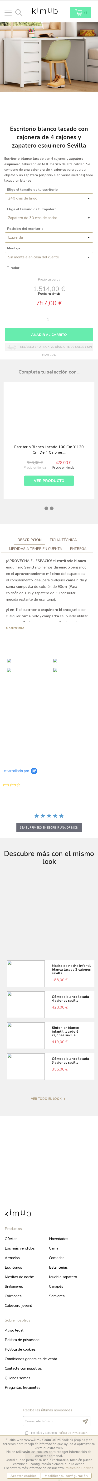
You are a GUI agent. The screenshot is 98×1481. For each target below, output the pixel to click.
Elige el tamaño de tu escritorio (32, 189)
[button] (6, 371)
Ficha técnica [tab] (63, 540)
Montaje (13, 248)
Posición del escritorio (25, 229)
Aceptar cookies (23, 1476)
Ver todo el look (49, 1099)
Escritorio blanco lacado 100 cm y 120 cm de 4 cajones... (49, 449)
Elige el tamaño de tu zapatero (32, 209)
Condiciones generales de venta (31, 1359)
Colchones (13, 1296)
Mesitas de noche (19, 1277)
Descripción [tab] (30, 540)
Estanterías (58, 1267)
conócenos (49, 1179)
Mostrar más (15, 628)
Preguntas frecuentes (22, 1387)
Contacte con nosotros (23, 1368)
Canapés (56, 1286)
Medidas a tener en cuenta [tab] (35, 548)
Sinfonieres (14, 1286)
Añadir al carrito (49, 335)
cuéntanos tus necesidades (49, 730)
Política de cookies (20, 1349)
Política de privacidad (22, 1340)
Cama (53, 1248)
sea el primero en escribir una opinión (49, 827)
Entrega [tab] (78, 548)
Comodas (56, 1258)
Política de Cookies (79, 1468)
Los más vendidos (20, 1248)
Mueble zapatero (63, 1277)
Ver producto (49, 480)
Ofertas (11, 1238)
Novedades (58, 1238)
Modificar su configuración (66, 1476)
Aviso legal (14, 1330)
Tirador (13, 268)
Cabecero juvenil (18, 1305)
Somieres (57, 1296)
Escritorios (13, 1267)
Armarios (12, 1258)
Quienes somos (17, 1378)
